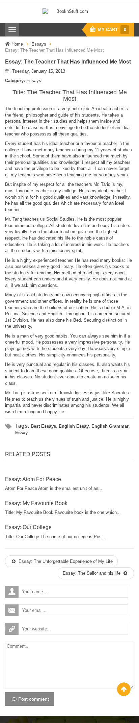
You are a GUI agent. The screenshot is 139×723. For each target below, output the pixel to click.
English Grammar (110, 426)
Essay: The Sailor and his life (92, 573)
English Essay (74, 426)
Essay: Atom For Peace (33, 479)
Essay (21, 432)
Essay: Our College (28, 527)
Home (17, 44)
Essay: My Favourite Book (36, 503)
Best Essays (43, 426)
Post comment (33, 699)
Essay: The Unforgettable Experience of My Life (65, 561)
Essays (38, 44)
